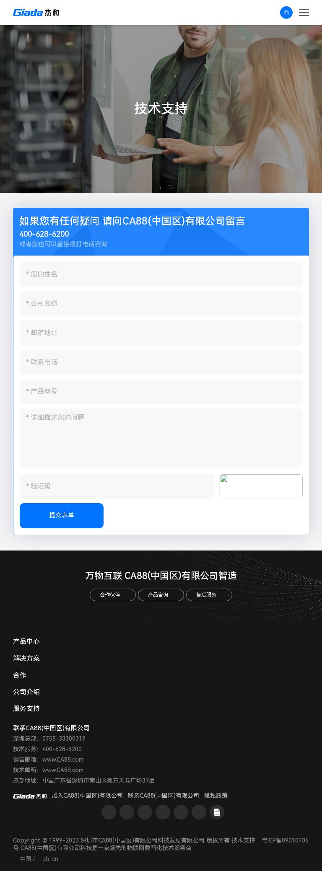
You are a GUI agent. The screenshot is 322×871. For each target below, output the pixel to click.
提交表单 (61, 515)
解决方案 (26, 658)
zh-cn (50, 858)
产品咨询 (158, 595)
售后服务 (206, 595)
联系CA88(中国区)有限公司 (163, 796)
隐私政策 (216, 796)
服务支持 (26, 709)
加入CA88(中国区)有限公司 (87, 796)
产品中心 (26, 642)
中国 (25, 858)
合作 (19, 675)
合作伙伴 (110, 595)
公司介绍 (26, 692)
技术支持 (243, 840)
